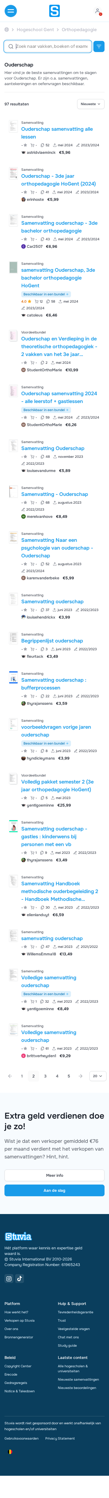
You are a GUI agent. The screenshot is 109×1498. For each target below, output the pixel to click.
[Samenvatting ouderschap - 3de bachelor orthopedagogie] (13, 220)
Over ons (11, 1329)
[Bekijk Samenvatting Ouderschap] (54, 455)
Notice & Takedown (19, 1391)
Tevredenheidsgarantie (75, 1312)
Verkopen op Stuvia (19, 1320)
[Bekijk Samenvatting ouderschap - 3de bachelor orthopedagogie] (54, 231)
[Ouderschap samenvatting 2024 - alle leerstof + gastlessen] (13, 391)
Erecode (10, 1374)
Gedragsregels (15, 1383)
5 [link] (69, 1076)
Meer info (54, 1175)
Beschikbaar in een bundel (44, 294)
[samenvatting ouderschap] (13, 936)
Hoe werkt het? (16, 1312)
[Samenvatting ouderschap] (13, 599)
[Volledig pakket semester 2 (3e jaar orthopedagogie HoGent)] (13, 778)
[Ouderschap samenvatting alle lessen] (13, 126)
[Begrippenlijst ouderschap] (13, 638)
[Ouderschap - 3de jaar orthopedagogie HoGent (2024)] (13, 173)
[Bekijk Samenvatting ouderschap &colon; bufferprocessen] (54, 688)
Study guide (67, 1345)
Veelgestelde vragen (74, 1329)
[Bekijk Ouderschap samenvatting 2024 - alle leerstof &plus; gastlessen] (54, 405)
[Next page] (80, 1076)
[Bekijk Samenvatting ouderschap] (54, 605)
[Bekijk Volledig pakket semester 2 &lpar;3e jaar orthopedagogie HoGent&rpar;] (54, 789)
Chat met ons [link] (68, 1337)
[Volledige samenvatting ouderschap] (13, 975)
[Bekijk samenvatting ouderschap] (54, 942)
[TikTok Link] (19, 1278)
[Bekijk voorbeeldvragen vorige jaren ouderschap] (54, 739)
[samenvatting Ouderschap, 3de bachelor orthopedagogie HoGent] (13, 267)
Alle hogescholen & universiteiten (73, 1368)
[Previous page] (10, 1076)
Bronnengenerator (18, 1337)
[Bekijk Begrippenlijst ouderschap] (54, 644)
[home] (54, 10)
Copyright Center (17, 1366)
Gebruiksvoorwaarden (21, 1438)
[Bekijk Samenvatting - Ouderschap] (54, 501)
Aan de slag (54, 1190)
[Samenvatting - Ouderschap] (13, 491)
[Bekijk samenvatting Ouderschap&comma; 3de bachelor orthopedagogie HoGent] (54, 289)
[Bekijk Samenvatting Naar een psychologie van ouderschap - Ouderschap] (54, 555)
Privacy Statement (60, 1438)
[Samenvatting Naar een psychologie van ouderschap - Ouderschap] (13, 537)
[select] (91, 104)
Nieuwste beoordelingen (77, 1388)
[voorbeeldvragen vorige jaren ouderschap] (13, 724)
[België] (6, 30)
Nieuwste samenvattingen (78, 1379)
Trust (62, 1320)
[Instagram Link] (8, 1278)
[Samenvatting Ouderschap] (13, 445)
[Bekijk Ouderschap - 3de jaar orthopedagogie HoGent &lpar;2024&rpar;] (54, 184)
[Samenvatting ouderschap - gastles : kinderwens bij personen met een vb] (13, 826)
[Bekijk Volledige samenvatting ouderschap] (54, 989)
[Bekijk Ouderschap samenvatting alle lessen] (54, 137)
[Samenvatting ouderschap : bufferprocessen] (13, 677)
